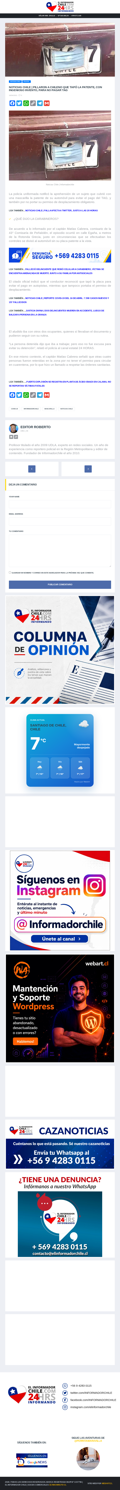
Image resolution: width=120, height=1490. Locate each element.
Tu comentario (16, 531)
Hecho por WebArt (82, 782)
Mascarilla (50, 409)
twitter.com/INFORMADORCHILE (91, 1392)
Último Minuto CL (57, 1485)
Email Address (16, 514)
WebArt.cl (107, 1483)
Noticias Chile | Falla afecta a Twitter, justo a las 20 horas (61, 210)
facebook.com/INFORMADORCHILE (93, 1400)
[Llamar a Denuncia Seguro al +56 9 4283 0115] (60, 255)
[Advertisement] (60, 822)
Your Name (14, 497)
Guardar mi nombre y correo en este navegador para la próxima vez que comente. (53, 573)
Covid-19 (14, 409)
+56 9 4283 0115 (81, 1385)
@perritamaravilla (88, 1441)
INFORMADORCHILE (31, 409)
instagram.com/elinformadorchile (90, 1407)
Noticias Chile (66, 409)
